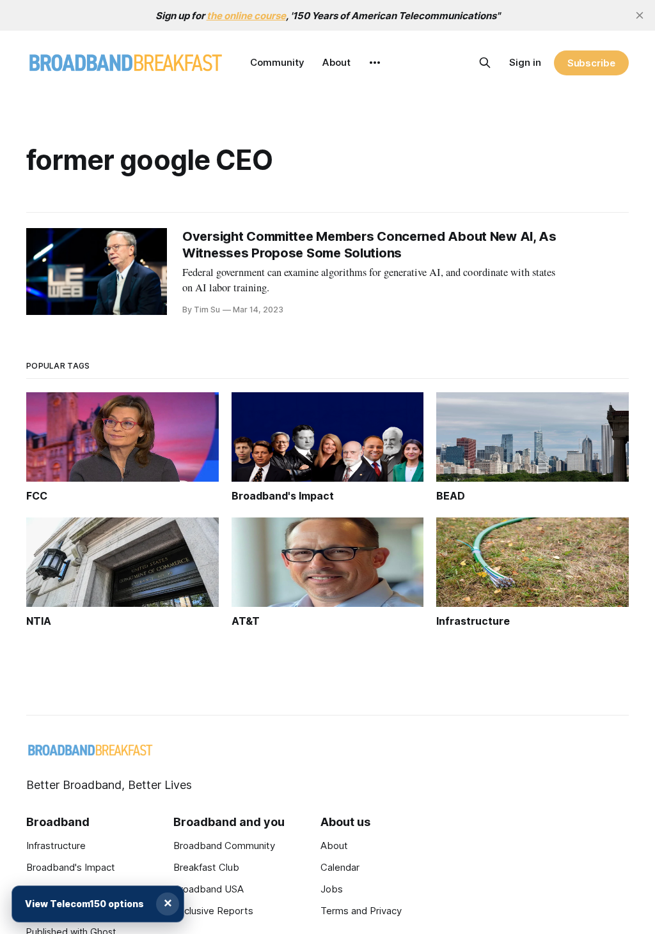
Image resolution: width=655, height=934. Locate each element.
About (336, 62)
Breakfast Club (206, 867)
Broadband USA (208, 889)
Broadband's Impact (70, 867)
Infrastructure (56, 845)
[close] (639, 15)
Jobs (331, 889)
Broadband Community (224, 845)
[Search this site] (485, 62)
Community (277, 62)
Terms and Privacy (361, 911)
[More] (375, 62)
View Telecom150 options (84, 903)
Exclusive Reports (213, 911)
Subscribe (591, 63)
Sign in (525, 62)
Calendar (339, 867)
